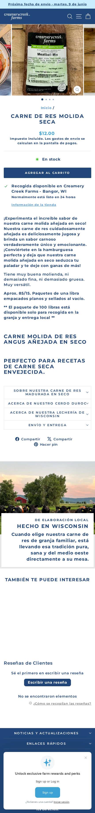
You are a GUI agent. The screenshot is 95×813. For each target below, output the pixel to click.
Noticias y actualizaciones (46, 733)
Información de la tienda (33, 205)
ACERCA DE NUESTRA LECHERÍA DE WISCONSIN (47, 414)
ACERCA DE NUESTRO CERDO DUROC (47, 403)
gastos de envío (66, 139)
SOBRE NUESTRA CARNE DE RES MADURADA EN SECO (48, 392)
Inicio (46, 108)
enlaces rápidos (46, 744)
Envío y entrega (47, 425)
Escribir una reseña (47, 682)
